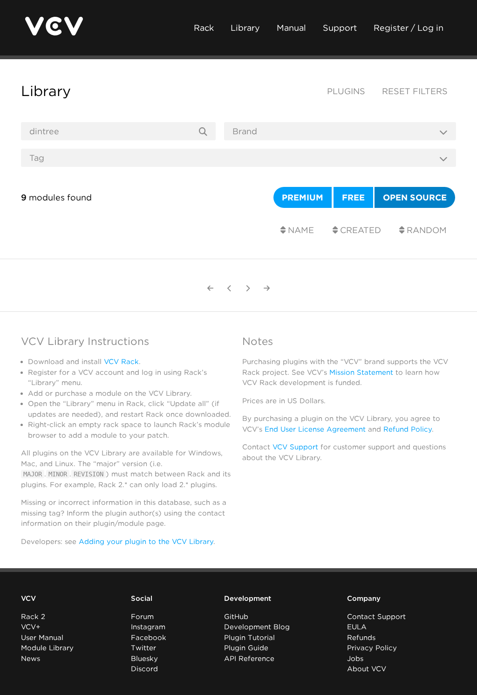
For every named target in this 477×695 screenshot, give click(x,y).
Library (245, 28)
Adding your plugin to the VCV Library (146, 541)
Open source (415, 197)
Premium (302, 197)
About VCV (366, 669)
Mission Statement (361, 372)
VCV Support (295, 447)
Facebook (148, 637)
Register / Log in (408, 28)
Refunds (361, 637)
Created (359, 230)
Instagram (148, 627)
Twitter (143, 648)
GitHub (236, 616)
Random (425, 230)
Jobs (355, 658)
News (30, 658)
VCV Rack (121, 362)
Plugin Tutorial (249, 637)
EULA (357, 627)
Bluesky (144, 658)
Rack (204, 28)
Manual (291, 28)
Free (353, 197)
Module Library (47, 648)
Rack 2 (33, 616)
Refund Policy (407, 429)
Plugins (346, 91)
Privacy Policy (372, 648)
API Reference (249, 658)
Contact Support (376, 616)
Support (340, 28)
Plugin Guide (246, 648)
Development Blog (257, 627)
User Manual (42, 637)
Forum (142, 616)
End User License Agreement (315, 429)
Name (300, 230)
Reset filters (415, 91)
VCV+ (30, 627)
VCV (28, 598)
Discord (144, 669)
